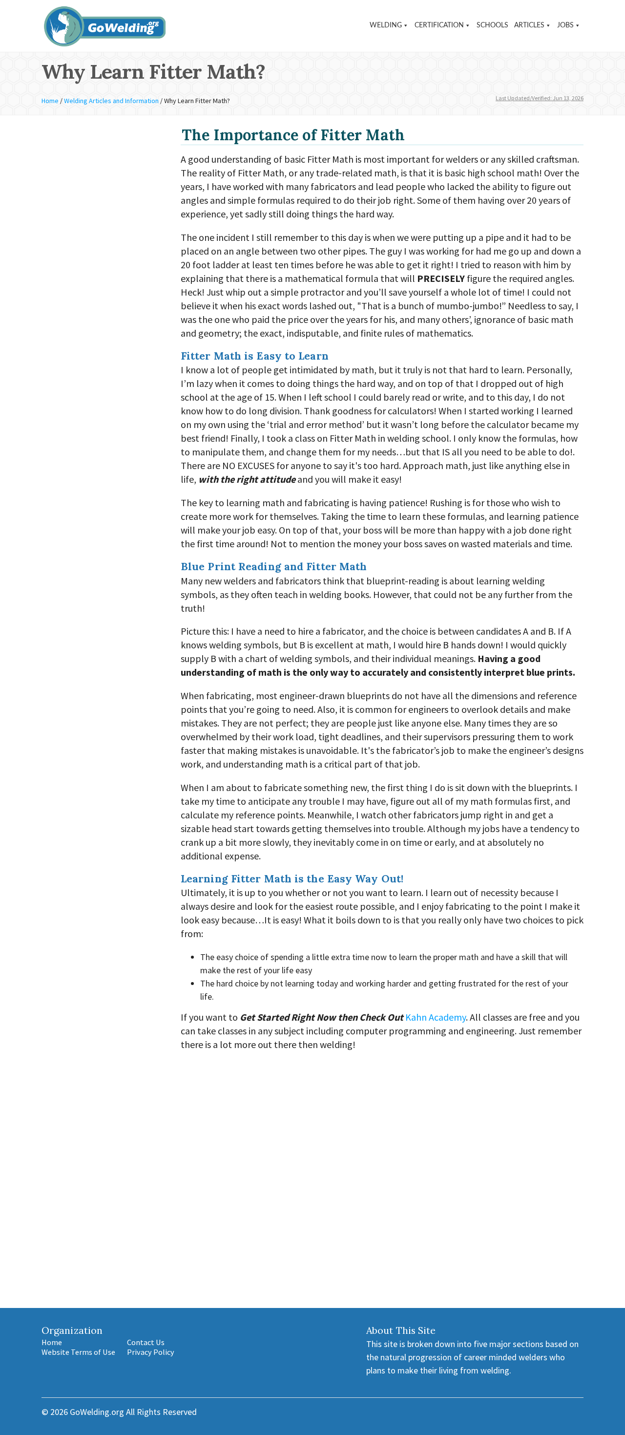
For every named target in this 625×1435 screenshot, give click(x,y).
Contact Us (146, 1342)
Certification (439, 25)
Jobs (565, 25)
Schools (492, 25)
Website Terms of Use (78, 1352)
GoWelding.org (97, 1411)
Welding (386, 25)
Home (50, 100)
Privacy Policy (150, 1352)
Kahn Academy (435, 1017)
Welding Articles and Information (111, 100)
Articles (529, 25)
